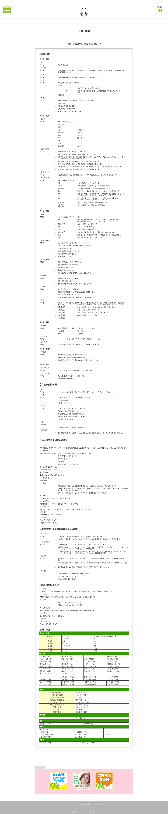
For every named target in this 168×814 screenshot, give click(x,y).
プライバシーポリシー (86, 804)
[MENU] (7, 9)
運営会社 (99, 804)
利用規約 (72, 804)
